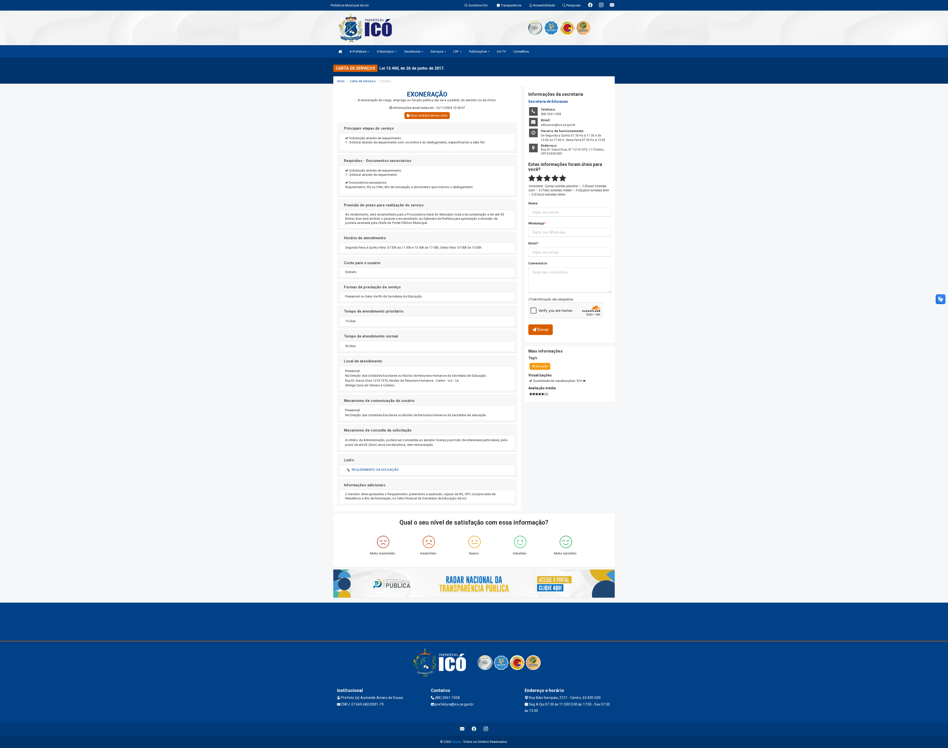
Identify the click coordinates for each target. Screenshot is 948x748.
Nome (533, 203)
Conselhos (521, 51)
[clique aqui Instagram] (486, 729)
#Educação (540, 366)
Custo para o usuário (362, 263)
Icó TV (501, 51)
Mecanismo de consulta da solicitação (378, 430)
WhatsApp (536, 223)
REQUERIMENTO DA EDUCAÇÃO (375, 470)
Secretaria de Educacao (548, 101)
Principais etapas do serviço (369, 128)
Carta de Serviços (362, 81)
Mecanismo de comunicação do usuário (379, 400)
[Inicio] (340, 51)
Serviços (437, 51)
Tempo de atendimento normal (371, 336)
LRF (456, 51)
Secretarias (412, 51)
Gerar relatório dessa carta (428, 115)
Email (532, 243)
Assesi (457, 742)
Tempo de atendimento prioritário (373, 311)
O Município (386, 51)
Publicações (478, 51)
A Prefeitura (358, 51)
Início (341, 81)
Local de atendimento (363, 361)
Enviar (542, 329)
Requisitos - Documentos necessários (378, 160)
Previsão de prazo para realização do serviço (384, 205)
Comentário (537, 263)
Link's (349, 460)
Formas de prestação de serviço (372, 287)
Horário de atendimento (365, 238)
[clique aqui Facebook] (474, 729)
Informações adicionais (364, 485)
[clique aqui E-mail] (462, 729)
